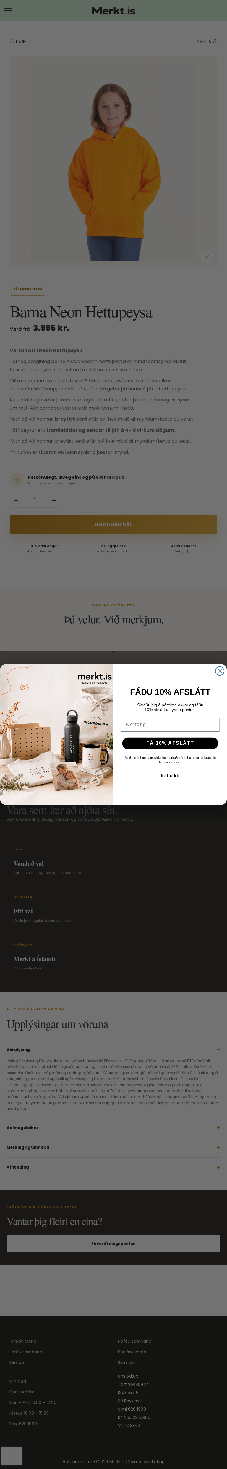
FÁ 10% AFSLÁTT (170, 743)
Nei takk (170, 776)
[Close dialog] (219, 670)
